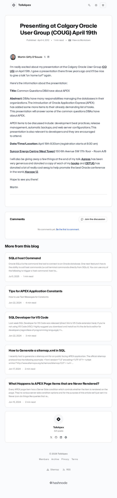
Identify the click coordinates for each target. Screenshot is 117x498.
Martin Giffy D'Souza (30, 57)
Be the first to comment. (67, 229)
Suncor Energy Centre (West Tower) (32, 151)
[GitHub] (56, 437)
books (75, 163)
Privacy (65, 459)
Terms (75, 459)
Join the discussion (95, 219)
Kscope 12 (31, 172)
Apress (85, 159)
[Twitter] (51, 437)
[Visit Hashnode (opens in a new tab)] (58, 483)
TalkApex (24, 5)
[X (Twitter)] (44, 57)
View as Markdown (81, 40)
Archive (55, 459)
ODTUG (90, 163)
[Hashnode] (65, 437)
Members (44, 459)
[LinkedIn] (48, 57)
